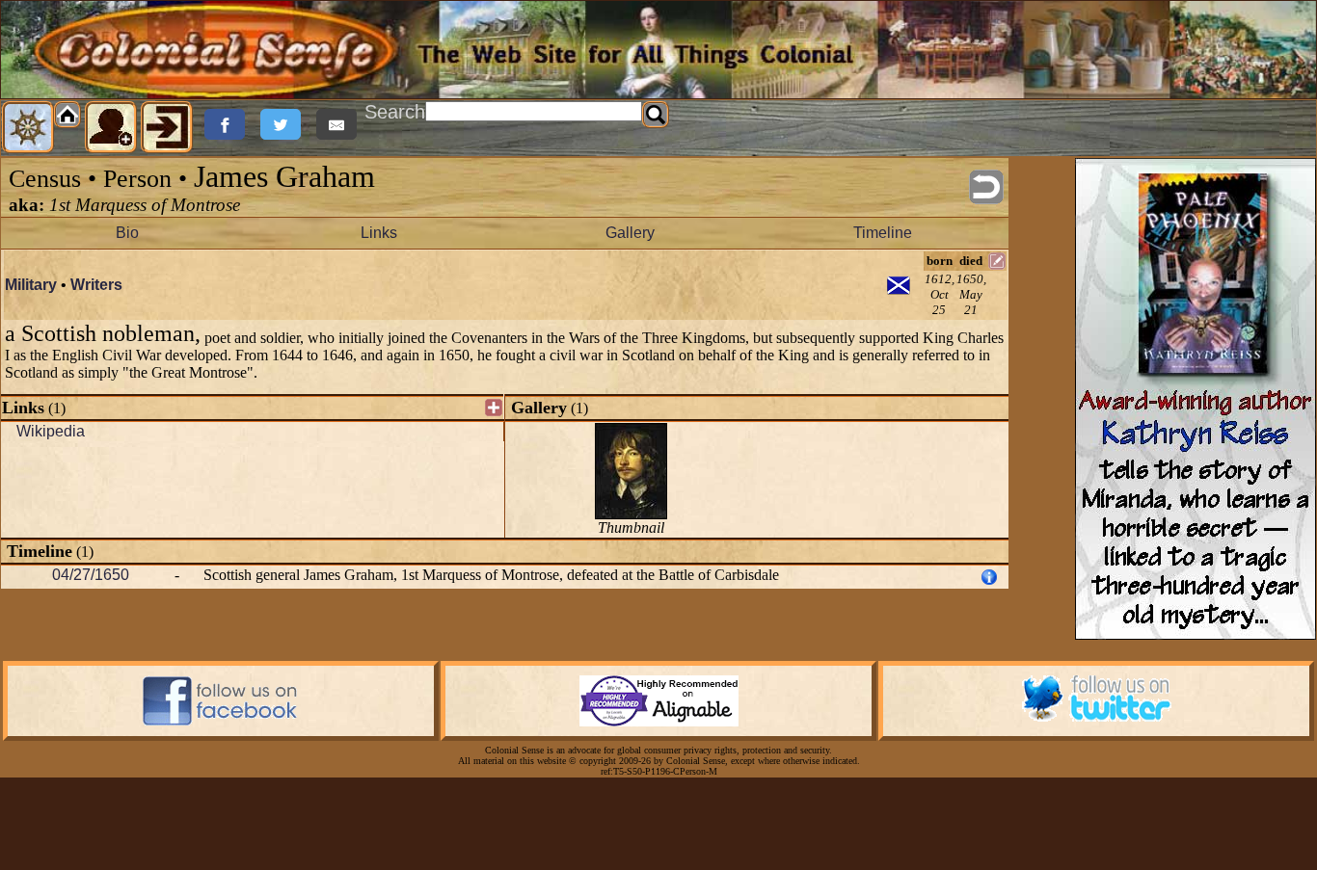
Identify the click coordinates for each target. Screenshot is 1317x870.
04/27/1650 (90, 575)
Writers (96, 285)
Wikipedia (50, 431)
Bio (127, 232)
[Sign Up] (111, 127)
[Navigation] (28, 127)
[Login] (167, 127)
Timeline (882, 232)
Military (31, 285)
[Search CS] (655, 114)
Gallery (630, 232)
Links (379, 232)
